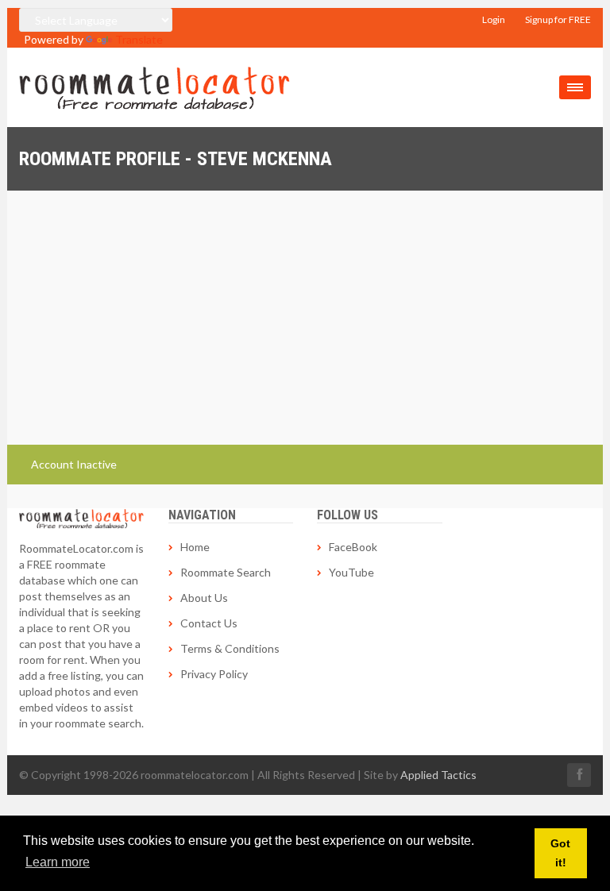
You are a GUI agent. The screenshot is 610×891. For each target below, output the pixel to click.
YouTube (351, 572)
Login (493, 19)
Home (195, 547)
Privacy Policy (214, 674)
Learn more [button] (57, 862)
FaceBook (353, 547)
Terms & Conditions (230, 648)
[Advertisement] (305, 310)
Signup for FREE (558, 19)
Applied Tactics (438, 774)
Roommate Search (225, 572)
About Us (204, 597)
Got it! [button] (560, 853)
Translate (139, 39)
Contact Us (208, 623)
